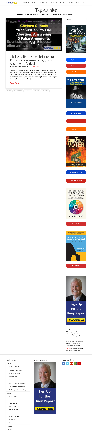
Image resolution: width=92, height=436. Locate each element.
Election (9, 363)
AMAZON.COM (76, 224)
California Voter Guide (15, 367)
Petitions (9, 423)
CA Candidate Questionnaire (17, 383)
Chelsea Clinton (18, 90)
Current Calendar (14, 416)
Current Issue (13, 403)
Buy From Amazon (76, 66)
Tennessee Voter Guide (15, 370)
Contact (9, 426)
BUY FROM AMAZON (76, 121)
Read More (14, 83)
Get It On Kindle (76, 72)
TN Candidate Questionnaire (17, 386)
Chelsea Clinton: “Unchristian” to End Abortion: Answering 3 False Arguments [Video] (32, 60)
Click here (68, 348)
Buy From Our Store (76, 60)
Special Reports (13, 409)
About (9, 393)
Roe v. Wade (36, 90)
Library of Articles (14, 406)
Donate (9, 429)
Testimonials (12, 380)
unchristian (45, 90)
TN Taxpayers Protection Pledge (18, 390)
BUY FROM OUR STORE (76, 113)
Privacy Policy (13, 396)
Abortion (36, 66)
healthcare (28, 90)
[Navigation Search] (84, 2)
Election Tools (13, 376)
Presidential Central (14, 373)
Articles (9, 400)
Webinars (12, 419)
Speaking (10, 413)
